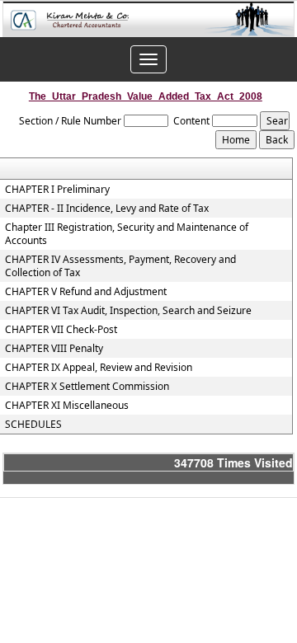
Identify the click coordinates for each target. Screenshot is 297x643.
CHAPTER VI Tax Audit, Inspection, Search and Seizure (128, 310)
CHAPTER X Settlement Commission (87, 386)
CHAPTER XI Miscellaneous (67, 405)
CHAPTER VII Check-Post (61, 329)
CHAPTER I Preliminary (57, 189)
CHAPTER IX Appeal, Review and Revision (98, 367)
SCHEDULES (33, 424)
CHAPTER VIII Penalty (54, 348)
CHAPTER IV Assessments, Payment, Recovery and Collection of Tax (120, 266)
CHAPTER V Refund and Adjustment (86, 291)
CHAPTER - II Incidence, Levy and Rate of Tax (107, 208)
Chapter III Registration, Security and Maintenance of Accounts (126, 234)
